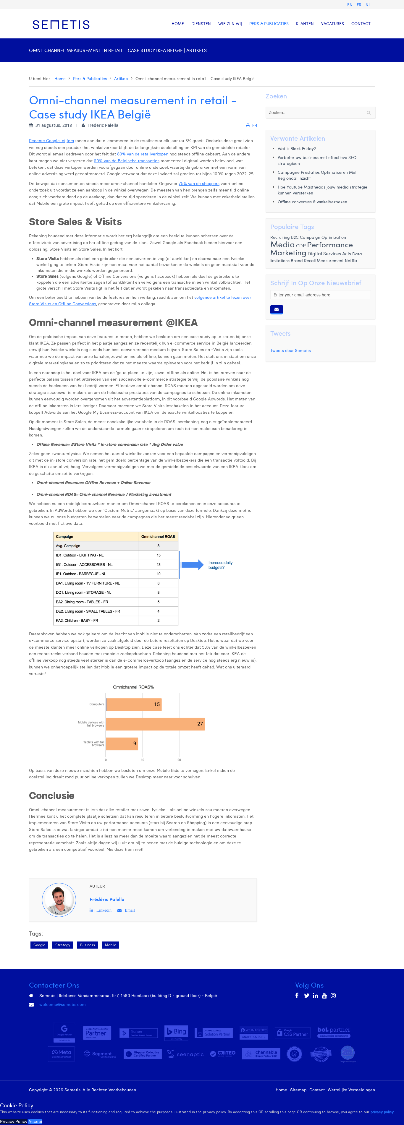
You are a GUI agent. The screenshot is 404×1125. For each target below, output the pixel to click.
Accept (35, 1121)
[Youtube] (325, 996)
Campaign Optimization (323, 237)
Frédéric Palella (107, 899)
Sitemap (298, 1089)
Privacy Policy (13, 1121)
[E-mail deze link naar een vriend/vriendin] (255, 125)
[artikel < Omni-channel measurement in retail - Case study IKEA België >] (248, 125)
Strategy (62, 945)
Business (87, 945)
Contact (317, 1089)
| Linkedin (102, 910)
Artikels (121, 78)
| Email (128, 910)
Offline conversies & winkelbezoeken (312, 201)
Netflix (351, 260)
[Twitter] (307, 996)
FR (360, 4)
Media (282, 244)
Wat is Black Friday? (297, 148)
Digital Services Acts (329, 253)
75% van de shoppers (199, 183)
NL (368, 4)
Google (39, 945)
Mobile (110, 945)
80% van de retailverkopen (142, 154)
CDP (301, 245)
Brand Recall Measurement (317, 260)
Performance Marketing (311, 248)
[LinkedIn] (316, 996)
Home (60, 78)
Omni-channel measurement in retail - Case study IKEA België (133, 106)
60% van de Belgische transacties (126, 160)
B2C (295, 237)
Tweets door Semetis (290, 350)
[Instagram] (334, 996)
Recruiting (280, 237)
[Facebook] (298, 996)
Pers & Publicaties (90, 78)
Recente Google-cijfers (51, 140)
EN (350, 4)
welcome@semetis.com (62, 1004)
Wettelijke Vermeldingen (351, 1089)
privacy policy (382, 1112)
